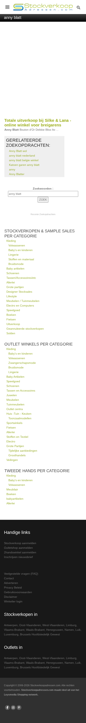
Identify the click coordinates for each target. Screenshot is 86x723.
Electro (10, 441)
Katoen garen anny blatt (24, 164)
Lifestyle (11, 296)
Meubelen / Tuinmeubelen (22, 301)
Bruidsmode (16, 264)
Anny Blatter (16, 174)
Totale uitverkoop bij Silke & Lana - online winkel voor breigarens (37, 122)
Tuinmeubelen (15, 404)
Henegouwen (54, 629)
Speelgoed (13, 310)
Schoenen (12, 273)
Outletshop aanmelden (18, 547)
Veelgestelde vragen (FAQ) (21, 573)
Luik (78, 629)
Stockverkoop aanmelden (20, 543)
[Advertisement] (43, 72)
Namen (69, 629)
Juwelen (11, 395)
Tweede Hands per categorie (37, 471)
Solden (10, 333)
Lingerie (13, 254)
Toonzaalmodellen (19, 418)
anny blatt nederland (22, 155)
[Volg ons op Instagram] (13, 707)
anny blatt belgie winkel (23, 160)
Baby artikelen (15, 268)
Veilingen (12, 459)
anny (12, 169)
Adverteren (11, 583)
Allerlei (10, 282)
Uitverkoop (13, 324)
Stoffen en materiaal (21, 259)
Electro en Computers (20, 305)
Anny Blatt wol (18, 151)
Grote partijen (15, 287)
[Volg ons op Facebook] (7, 707)
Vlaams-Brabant (14, 629)
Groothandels (17, 455)
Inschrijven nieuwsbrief (18, 557)
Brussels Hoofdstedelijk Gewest (40, 634)
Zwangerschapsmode (22, 362)
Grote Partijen (15, 446)
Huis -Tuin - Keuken (18, 413)
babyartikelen (14, 498)
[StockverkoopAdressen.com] (43, 7)
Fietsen (11, 319)
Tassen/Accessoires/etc (21, 277)
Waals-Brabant (35, 629)
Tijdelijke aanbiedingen (22, 450)
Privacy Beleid (13, 587)
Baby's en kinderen (20, 250)
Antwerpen (11, 625)
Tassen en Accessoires (20, 390)
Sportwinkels (14, 423)
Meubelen (12, 399)
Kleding (11, 240)
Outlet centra (14, 409)
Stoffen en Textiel (17, 436)
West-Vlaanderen (53, 625)
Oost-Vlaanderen (30, 625)
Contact (9, 578)
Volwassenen (16, 245)
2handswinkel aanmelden (20, 552)
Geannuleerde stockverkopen (25, 328)
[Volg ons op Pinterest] (19, 707)
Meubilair (12, 489)
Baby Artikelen (15, 376)
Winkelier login (13, 601)
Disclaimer (10, 596)
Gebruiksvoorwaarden (18, 592)
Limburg (71, 625)
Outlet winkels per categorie (38, 344)
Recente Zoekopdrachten (43, 214)
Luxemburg (11, 634)
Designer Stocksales (19, 291)
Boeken (11, 314)
